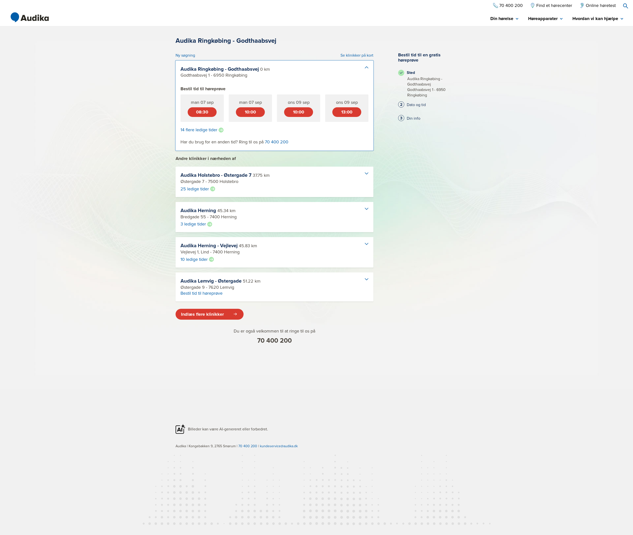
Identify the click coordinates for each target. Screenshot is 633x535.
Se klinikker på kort (356, 55)
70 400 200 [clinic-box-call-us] (276, 142)
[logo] (29, 17)
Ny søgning (185, 55)
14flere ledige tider (199, 130)
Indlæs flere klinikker (202, 314)
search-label (625, 5)
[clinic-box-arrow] (362, 71)
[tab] (504, 19)
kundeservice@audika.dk (279, 446)
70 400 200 (274, 340)
